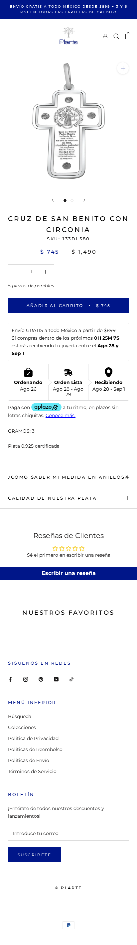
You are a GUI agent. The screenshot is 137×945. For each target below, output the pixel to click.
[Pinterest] (41, 679)
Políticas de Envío (28, 760)
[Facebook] (10, 679)
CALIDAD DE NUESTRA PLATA (52, 498)
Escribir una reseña (69, 573)
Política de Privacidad (33, 738)
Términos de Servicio (32, 771)
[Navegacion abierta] (9, 35)
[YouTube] (56, 679)
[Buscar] (116, 36)
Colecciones (22, 727)
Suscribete (34, 854)
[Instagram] (25, 679)
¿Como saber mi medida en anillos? (68, 477)
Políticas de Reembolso (35, 749)
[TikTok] (71, 679)
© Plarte (68, 887)
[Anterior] (53, 200)
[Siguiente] (84, 200)
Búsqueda (19, 716)
